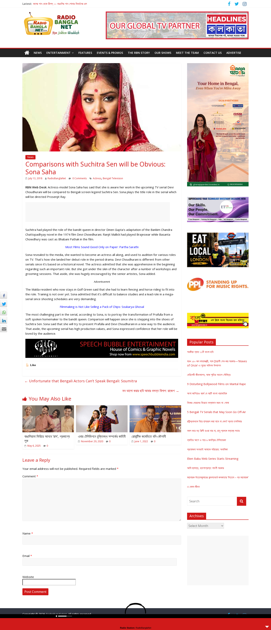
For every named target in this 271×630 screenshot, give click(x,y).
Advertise (233, 53)
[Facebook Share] (3, 295)
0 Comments (79, 178)
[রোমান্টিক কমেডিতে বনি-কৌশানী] (155, 408)
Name (27, 533)
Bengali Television (113, 178)
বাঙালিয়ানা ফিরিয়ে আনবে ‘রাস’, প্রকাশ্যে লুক (47, 438)
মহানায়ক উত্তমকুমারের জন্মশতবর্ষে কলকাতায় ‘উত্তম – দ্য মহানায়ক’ (217, 477)
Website (28, 577)
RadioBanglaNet (57, 178)
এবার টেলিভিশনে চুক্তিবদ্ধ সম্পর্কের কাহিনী (102, 436)
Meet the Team (187, 53)
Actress (97, 178)
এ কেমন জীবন (193, 486)
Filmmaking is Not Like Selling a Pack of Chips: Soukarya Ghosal (102, 307)
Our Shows (163, 53)
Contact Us (213, 53)
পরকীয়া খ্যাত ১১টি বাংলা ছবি (200, 352)
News (38, 53)
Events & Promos (110, 53)
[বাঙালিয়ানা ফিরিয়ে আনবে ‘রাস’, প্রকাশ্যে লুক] (48, 408)
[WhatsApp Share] (3, 312)
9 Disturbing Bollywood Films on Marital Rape (216, 384)
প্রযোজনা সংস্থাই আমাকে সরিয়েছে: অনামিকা (207, 449)
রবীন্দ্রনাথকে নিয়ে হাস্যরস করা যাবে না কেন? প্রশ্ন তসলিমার (214, 421)
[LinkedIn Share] (3, 320)
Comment (30, 476)
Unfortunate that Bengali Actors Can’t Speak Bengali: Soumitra (80, 381)
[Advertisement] (97, 212)
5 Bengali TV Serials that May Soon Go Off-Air (216, 412)
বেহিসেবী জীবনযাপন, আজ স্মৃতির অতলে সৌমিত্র (209, 375)
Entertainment (58, 53)
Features (85, 53)
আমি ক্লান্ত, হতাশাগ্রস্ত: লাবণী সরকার (205, 468)
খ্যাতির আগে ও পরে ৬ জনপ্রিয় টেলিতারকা (206, 440)
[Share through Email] (3, 328)
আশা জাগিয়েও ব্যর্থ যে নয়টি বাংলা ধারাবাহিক (207, 393)
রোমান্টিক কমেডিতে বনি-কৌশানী (149, 436)
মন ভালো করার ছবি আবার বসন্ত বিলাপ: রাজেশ (150, 390)
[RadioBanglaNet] (26, 53)
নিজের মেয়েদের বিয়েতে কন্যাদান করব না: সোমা (208, 403)
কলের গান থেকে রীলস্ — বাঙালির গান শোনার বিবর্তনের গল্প (60, 4)
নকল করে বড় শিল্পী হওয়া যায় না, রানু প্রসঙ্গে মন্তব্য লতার (213, 431)
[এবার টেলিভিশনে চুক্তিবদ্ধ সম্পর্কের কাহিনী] (102, 408)
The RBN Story (139, 53)
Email (27, 556)
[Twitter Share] (3, 303)
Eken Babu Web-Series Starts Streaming (212, 458)
